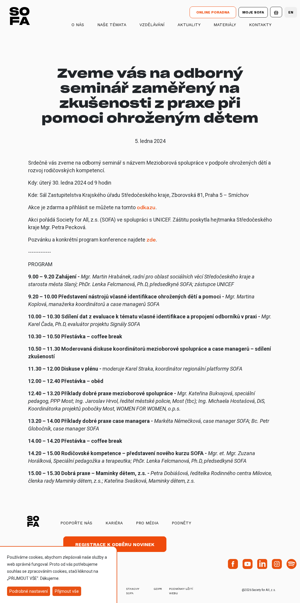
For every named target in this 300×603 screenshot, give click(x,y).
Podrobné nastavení (28, 591)
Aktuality (189, 24)
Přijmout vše (67, 591)
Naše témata (111, 24)
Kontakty (260, 24)
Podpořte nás (76, 523)
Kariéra (114, 523)
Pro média (147, 523)
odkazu (146, 207)
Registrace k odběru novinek (114, 544)
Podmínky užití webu (181, 591)
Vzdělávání (151, 24)
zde (151, 240)
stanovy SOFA (132, 591)
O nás (77, 24)
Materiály (225, 24)
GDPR (158, 588)
